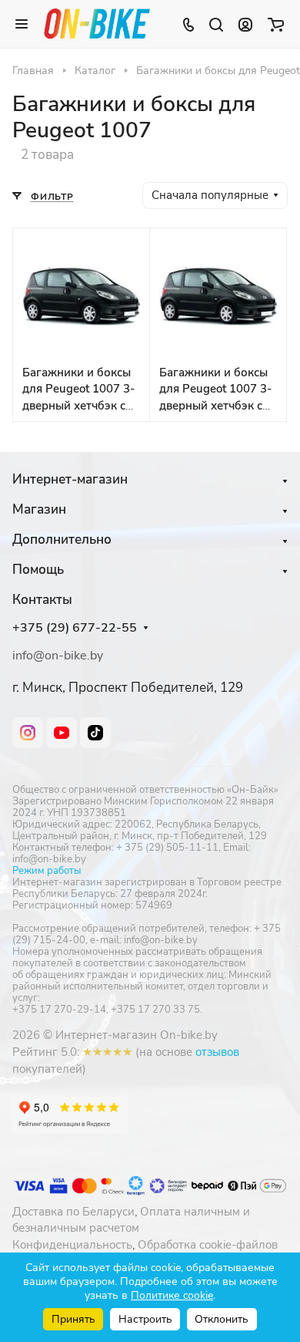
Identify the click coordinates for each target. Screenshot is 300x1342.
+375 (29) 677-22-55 (74, 628)
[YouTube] (61, 732)
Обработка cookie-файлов (208, 1245)
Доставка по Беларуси (73, 1211)
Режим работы (46, 871)
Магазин (39, 509)
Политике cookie (172, 1295)
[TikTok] (95, 732)
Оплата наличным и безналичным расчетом (131, 1220)
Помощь (38, 569)
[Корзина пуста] (276, 24)
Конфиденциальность (72, 1245)
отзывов (217, 1052)
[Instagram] (27, 732)
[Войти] (245, 24)
